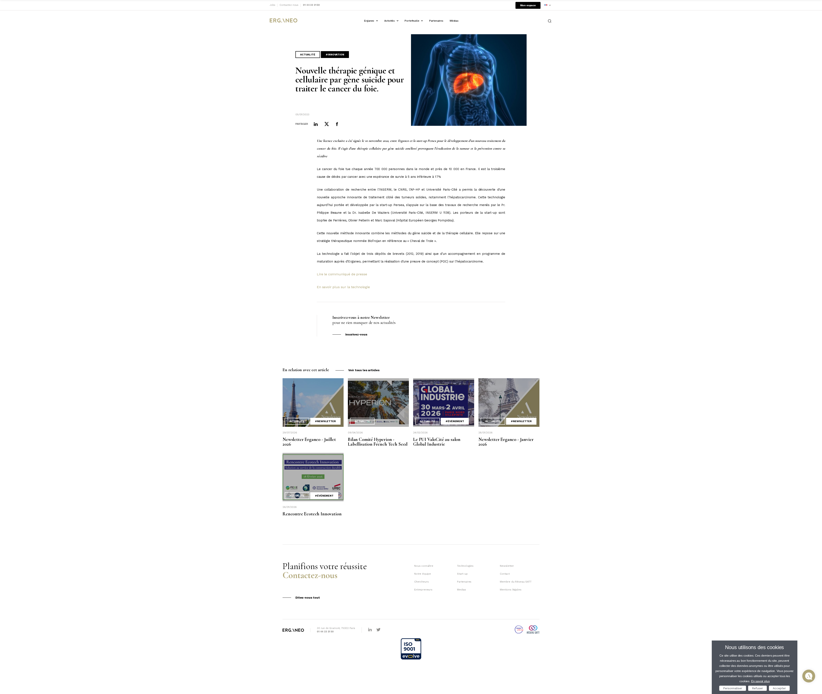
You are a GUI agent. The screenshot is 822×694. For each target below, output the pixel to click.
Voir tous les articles (364, 370)
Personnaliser (732, 688)
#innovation (335, 54)
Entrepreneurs (423, 589)
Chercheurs (421, 581)
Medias (461, 589)
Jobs (272, 5)
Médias (454, 20)
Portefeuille (412, 20)
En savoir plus (760, 681)
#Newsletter (325, 421)
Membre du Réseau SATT (516, 581)
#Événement (454, 421)
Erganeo (369, 20)
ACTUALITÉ (307, 54)
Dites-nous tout (307, 597)
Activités (389, 20)
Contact (505, 573)
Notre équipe (422, 573)
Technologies (465, 565)
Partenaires (436, 20)
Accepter (779, 688)
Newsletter (507, 565)
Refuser (757, 688)
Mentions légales (510, 589)
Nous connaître (423, 565)
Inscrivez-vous (356, 334)
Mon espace (528, 5)
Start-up (462, 573)
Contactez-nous (289, 5)
